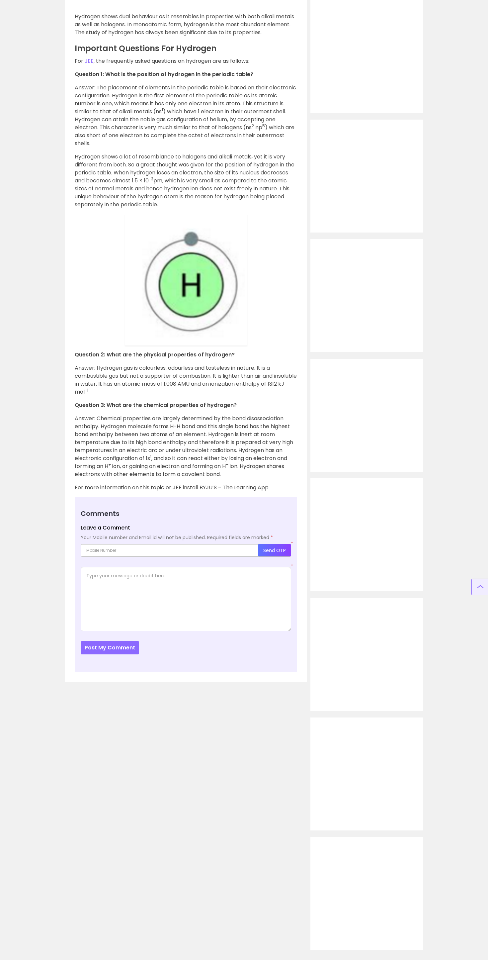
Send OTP (274, 550)
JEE (89, 61)
